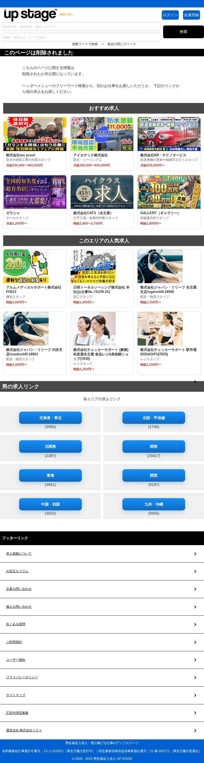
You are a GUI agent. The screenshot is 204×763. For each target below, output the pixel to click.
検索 (183, 31)
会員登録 (191, 15)
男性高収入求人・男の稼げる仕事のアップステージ (102, 743)
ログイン (170, 15)
